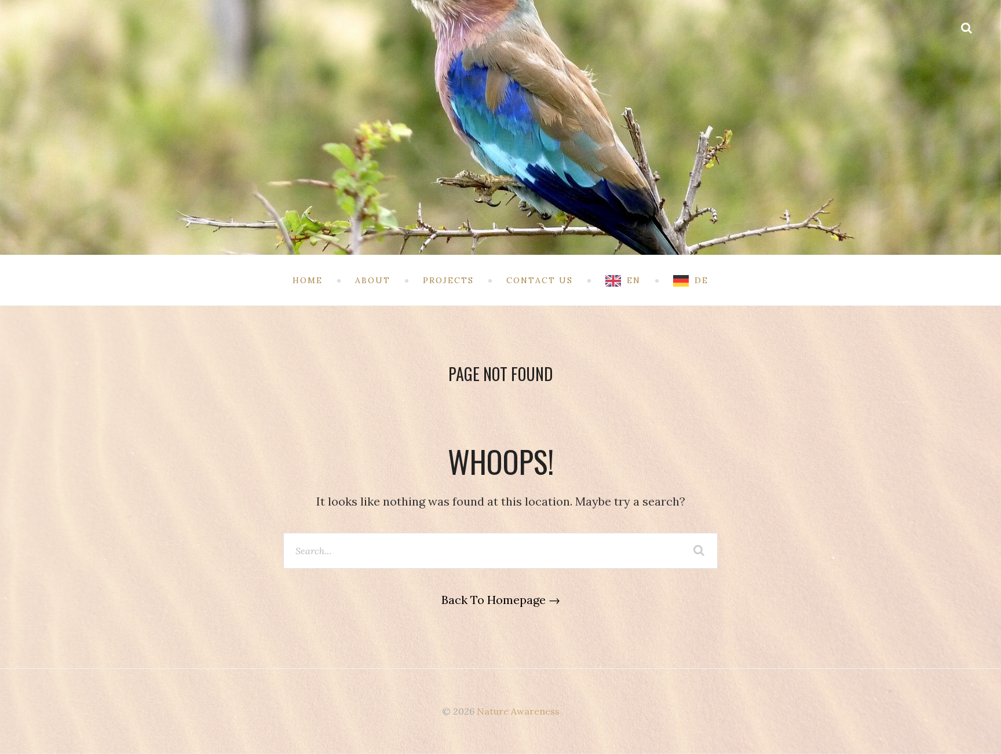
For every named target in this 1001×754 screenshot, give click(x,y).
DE (701, 280)
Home (308, 280)
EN (634, 280)
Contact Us (539, 280)
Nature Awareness (518, 711)
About (372, 280)
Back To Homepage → (500, 599)
